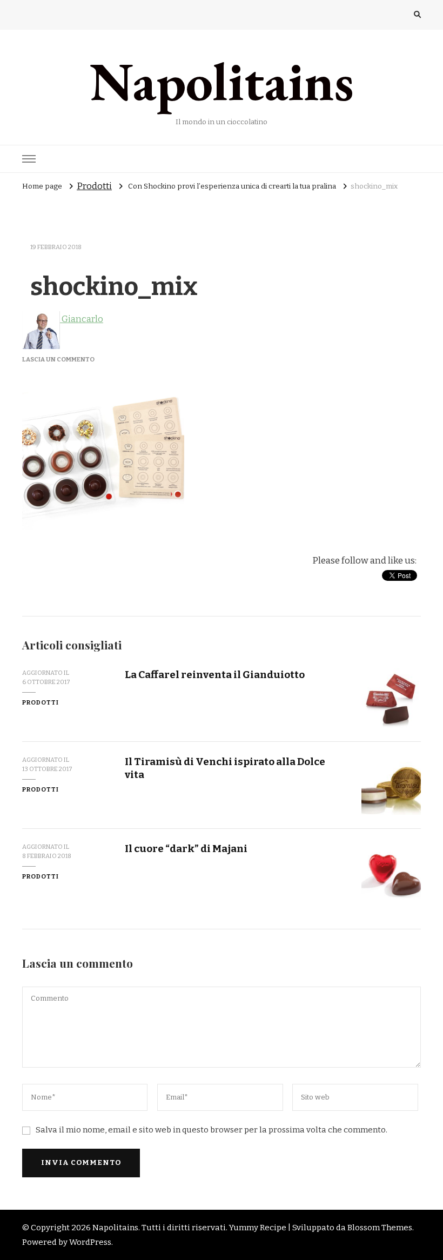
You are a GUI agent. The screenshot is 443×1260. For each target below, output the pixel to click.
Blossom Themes (379, 1227)
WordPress (90, 1242)
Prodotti (94, 186)
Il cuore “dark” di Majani (186, 848)
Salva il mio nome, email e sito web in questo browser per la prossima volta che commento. (211, 1130)
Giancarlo (81, 319)
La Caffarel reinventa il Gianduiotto (215, 674)
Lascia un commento (58, 359)
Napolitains (222, 80)
